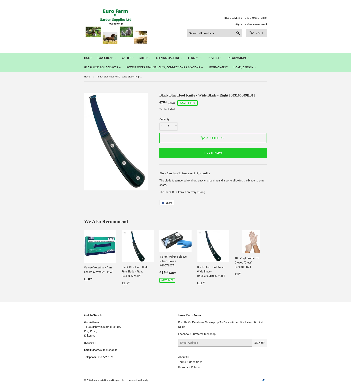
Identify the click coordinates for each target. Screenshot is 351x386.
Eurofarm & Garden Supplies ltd (108, 380)
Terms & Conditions (190, 362)
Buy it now (213, 152)
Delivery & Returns (189, 367)
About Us (184, 357)
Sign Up (259, 342)
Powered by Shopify (138, 380)
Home (87, 76)
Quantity (164, 119)
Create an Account (257, 24)
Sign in (238, 24)
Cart (259, 32)
